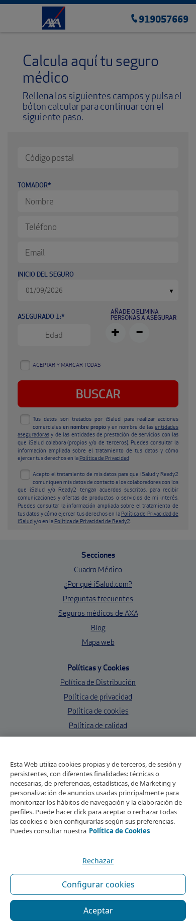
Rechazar (98, 860)
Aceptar (98, 910)
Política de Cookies (119, 830)
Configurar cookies (98, 884)
